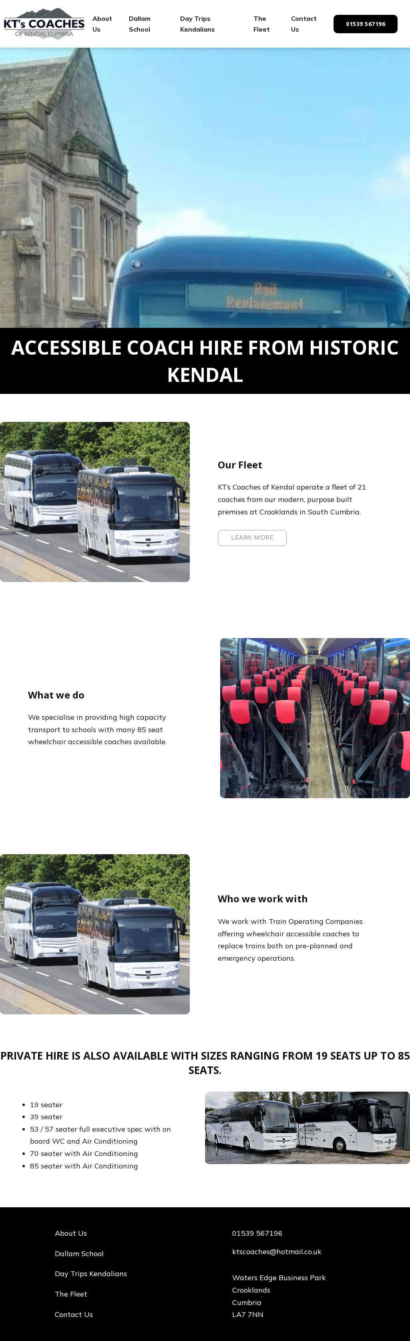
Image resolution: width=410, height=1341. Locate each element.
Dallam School (140, 23)
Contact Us (304, 23)
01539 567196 (365, 24)
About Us (102, 23)
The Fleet (261, 23)
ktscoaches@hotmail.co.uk (277, 1251)
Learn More (252, 538)
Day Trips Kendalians (197, 23)
